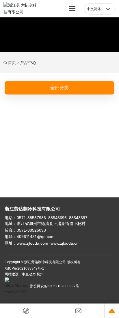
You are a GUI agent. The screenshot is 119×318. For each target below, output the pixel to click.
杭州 (40, 274)
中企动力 (29, 274)
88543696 (57, 217)
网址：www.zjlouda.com (27, 243)
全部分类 (59, 87)
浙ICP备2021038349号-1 (24, 268)
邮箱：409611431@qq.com (30, 236)
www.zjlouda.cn (65, 243)
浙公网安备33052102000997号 (54, 286)
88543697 (78, 217)
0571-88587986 (31, 217)
